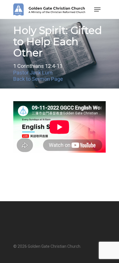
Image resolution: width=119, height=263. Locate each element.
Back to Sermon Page (38, 79)
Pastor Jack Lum (33, 73)
